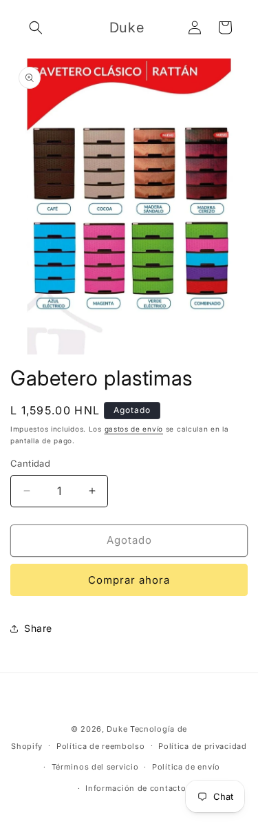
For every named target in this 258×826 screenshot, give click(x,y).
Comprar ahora (129, 579)
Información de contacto (135, 788)
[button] (36, 27)
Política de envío (186, 767)
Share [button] (38, 628)
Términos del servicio (95, 767)
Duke (117, 729)
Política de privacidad (202, 746)
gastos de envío (134, 429)
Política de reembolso (100, 746)
